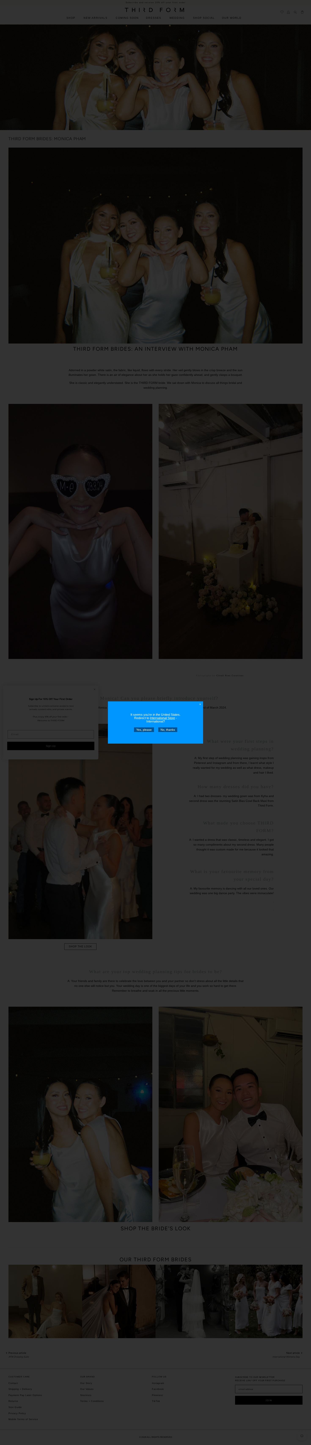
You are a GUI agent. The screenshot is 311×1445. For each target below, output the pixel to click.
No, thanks (168, 729)
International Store (162, 718)
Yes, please (144, 729)
